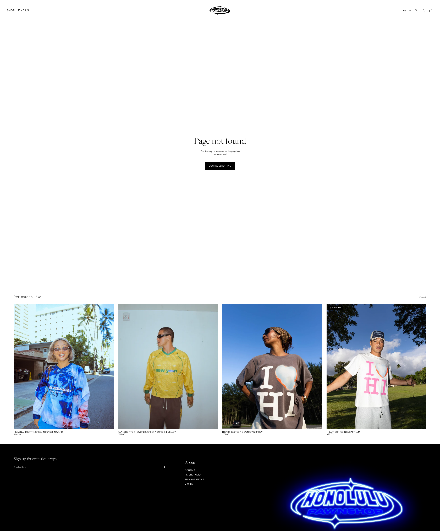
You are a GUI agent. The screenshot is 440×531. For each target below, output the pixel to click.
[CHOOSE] (108, 424)
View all (422, 297)
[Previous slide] (19, 366)
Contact (190, 470)
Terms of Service (194, 479)
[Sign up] (163, 467)
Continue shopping (220, 166)
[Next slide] (108, 366)
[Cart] (430, 10)
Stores (189, 484)
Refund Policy (193, 474)
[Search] (416, 10)
